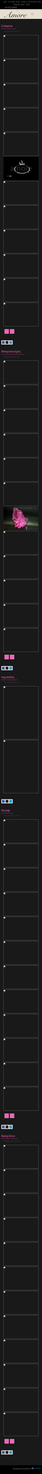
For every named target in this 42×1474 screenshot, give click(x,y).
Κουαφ (5, 810)
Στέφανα (7, 26)
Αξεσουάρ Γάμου (15, 31)
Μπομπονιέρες (11, 351)
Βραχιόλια (8, 1136)
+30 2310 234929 (11, 7)
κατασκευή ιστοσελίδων (22, 1468)
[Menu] (32, 14)
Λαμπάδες (7, 677)
